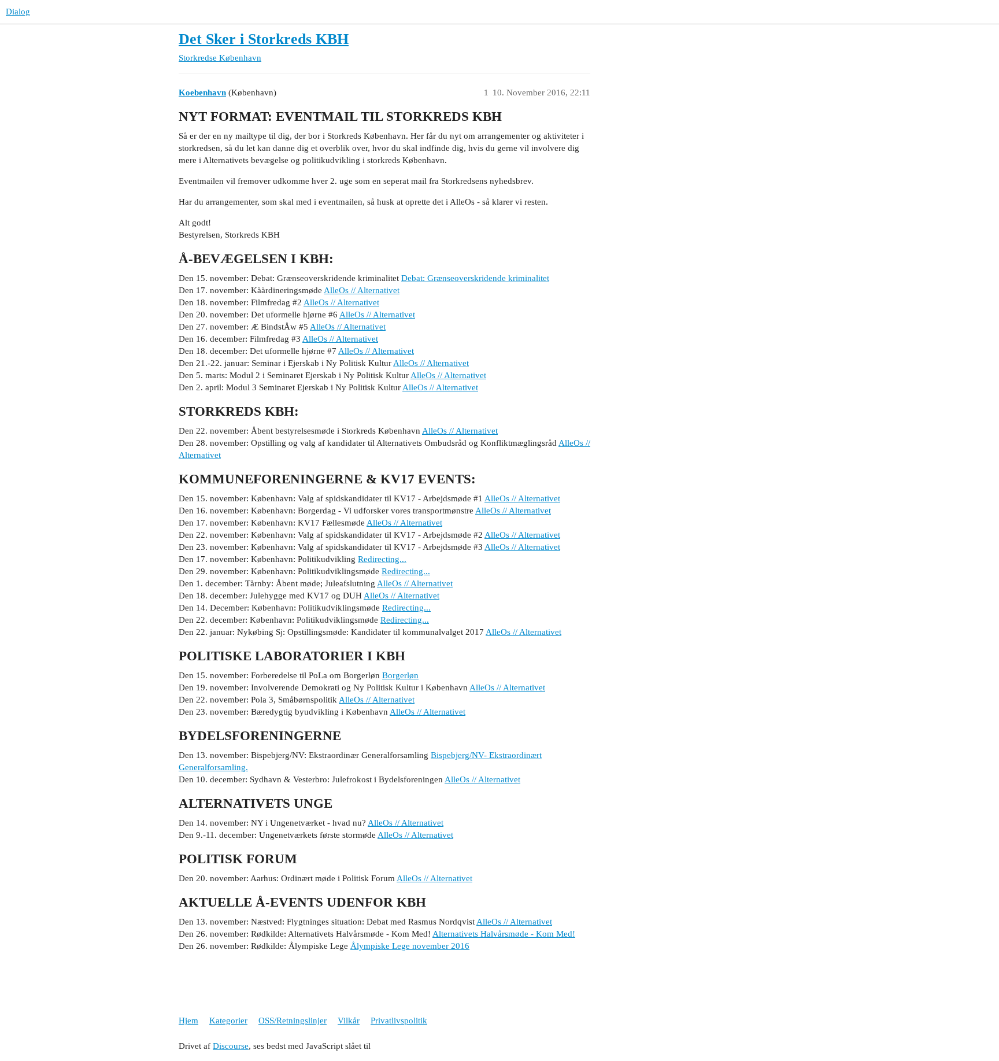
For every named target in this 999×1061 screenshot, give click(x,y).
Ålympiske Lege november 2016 (409, 946)
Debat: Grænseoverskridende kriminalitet (475, 278)
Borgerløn (400, 675)
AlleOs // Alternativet (361, 290)
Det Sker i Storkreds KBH (264, 39)
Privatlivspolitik (399, 1020)
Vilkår (349, 1020)
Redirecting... (382, 559)
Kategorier (228, 1020)
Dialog (18, 11)
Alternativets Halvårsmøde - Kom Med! (503, 933)
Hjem (188, 1020)
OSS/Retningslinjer (292, 1020)
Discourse (231, 1046)
